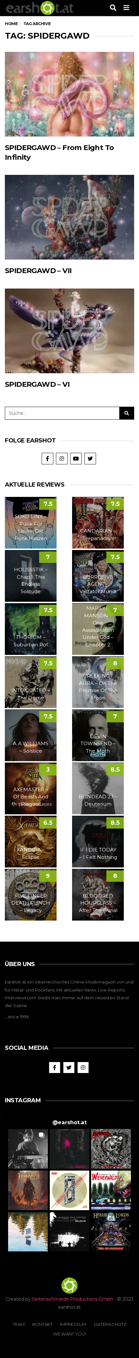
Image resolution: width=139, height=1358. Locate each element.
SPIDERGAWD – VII (38, 270)
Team (19, 1324)
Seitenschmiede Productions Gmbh (72, 1299)
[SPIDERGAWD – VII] (69, 217)
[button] (28, 1149)
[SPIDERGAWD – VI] (69, 331)
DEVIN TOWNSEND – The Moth (98, 743)
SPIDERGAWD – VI (37, 384)
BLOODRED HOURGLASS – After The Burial (98, 903)
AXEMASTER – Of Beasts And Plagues (30, 796)
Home (11, 23)
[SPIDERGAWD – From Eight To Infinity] (69, 94)
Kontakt (42, 1324)
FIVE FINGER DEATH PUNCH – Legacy (30, 903)
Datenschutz (110, 1324)
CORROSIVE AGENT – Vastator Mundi (98, 584)
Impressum (73, 1324)
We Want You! (69, 1333)
